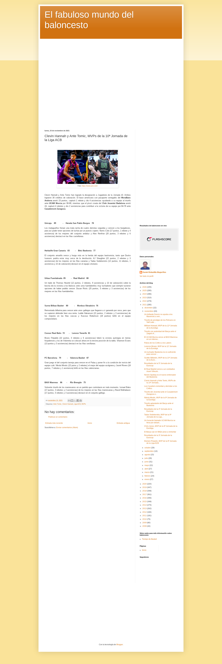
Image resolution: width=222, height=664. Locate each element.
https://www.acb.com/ (90, 186)
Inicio (90, 423)
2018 (144, 491)
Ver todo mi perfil (146, 276)
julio (146, 458)
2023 (144, 298)
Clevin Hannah (67, 404)
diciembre (149, 308)
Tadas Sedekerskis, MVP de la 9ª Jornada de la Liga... (157, 416)
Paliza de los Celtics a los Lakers (157, 343)
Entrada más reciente (54, 423)
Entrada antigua (123, 423)
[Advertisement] (111, 82)
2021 (144, 305)
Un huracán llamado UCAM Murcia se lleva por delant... (159, 421)
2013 (144, 508)
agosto (148, 455)
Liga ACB (77, 404)
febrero (148, 476)
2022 (144, 301)
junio (147, 462)
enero (147, 479)
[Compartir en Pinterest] (80, 400)
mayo (147, 465)
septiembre (149, 451)
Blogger (119, 644)
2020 (144, 484)
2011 (144, 516)
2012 (144, 512)
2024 (144, 294)
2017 (144, 494)
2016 (144, 498)
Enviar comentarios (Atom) (67, 427)
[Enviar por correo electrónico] (69, 400)
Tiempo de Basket (149, 539)
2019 (144, 487)
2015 (144, 501)
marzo (147, 472)
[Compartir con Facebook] (77, 400)
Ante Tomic (57, 404)
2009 (144, 523)
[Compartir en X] (74, 400)
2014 (144, 505)
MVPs (84, 404)
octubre (148, 448)
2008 (144, 526)
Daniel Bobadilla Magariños (154, 272)
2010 (144, 519)
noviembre (149, 311)
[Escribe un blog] (72, 400)
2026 (144, 287)
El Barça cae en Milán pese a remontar (160, 432)
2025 (144, 290)
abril (147, 469)
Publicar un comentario (57, 417)
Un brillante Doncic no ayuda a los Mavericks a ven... (158, 315)
